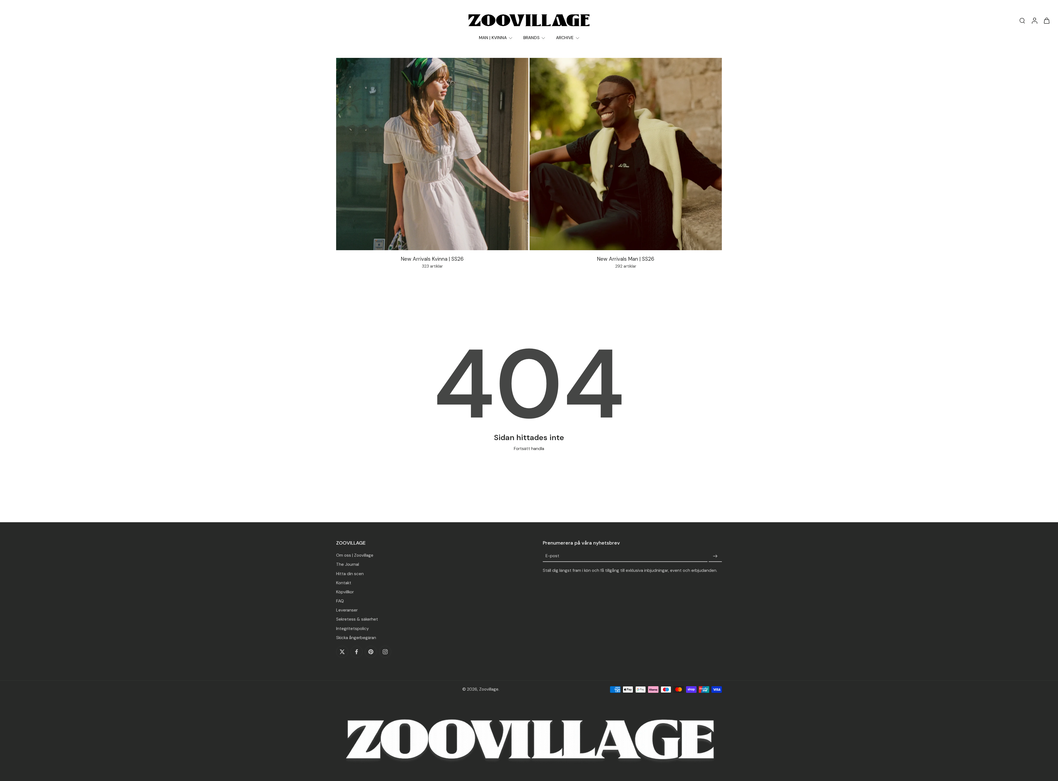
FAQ (340, 601)
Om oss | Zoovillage (354, 555)
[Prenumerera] (715, 556)
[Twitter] (342, 652)
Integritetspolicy (352, 628)
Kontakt (343, 583)
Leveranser (347, 610)
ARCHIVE (565, 38)
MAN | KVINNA (493, 38)
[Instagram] (385, 652)
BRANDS (531, 38)
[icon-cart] (1046, 20)
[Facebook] (356, 652)
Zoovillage (488, 689)
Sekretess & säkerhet (357, 619)
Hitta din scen (350, 574)
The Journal (347, 564)
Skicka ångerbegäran (356, 637)
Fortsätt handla (529, 448)
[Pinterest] (371, 652)
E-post (552, 556)
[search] (1022, 20)
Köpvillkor (345, 592)
